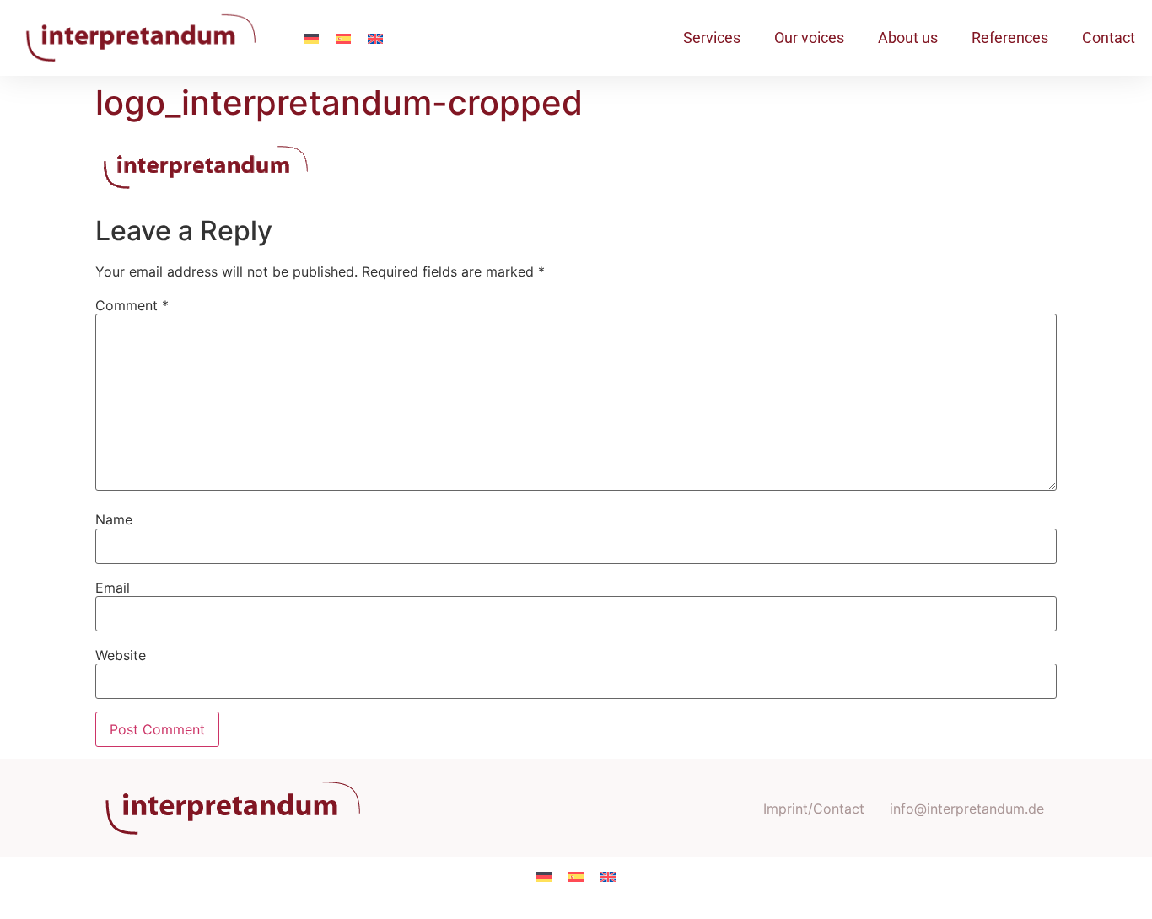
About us (908, 37)
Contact (1108, 37)
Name (113, 519)
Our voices (809, 37)
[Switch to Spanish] (343, 38)
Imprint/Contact (813, 808)
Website (120, 655)
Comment (132, 305)
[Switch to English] (375, 38)
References (1010, 37)
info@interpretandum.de (967, 808)
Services (711, 37)
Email (112, 587)
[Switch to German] (311, 38)
